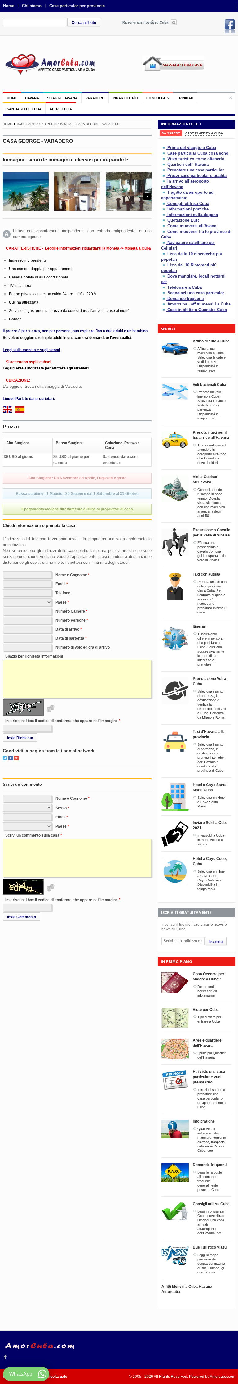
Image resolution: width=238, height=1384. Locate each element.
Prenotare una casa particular (195, 170)
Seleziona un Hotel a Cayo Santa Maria (211, 802)
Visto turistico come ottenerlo (195, 158)
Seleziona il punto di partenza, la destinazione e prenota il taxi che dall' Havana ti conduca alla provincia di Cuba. (210, 757)
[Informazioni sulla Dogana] (164, 214)
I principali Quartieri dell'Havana (211, 1055)
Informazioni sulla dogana (192, 214)
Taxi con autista (206, 574)
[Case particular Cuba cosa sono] (164, 153)
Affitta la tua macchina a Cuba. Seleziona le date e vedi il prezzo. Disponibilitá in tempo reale (211, 359)
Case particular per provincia (77, 5)
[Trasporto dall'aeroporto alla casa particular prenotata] (164, 192)
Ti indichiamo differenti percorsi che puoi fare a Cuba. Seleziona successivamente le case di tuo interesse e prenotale (210, 649)
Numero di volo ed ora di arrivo (82, 647)
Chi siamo (32, 5)
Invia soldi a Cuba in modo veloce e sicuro (210, 840)
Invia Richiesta (20, 738)
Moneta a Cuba (138, 248)
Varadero (95, 98)
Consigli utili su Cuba (188, 203)
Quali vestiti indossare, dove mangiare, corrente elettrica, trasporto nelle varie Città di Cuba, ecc (211, 1139)
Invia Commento (21, 917)
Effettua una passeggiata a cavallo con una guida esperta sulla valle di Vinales (211, 551)
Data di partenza (69, 638)
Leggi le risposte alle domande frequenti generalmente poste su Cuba (209, 1181)
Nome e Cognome (71, 575)
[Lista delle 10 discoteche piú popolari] (164, 253)
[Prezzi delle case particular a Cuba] (164, 175)
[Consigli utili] (164, 203)
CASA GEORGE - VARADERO (98, 124)
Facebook (230, 26)
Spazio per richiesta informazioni (34, 656)
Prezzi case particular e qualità (197, 175)
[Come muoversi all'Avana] (164, 226)
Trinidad (185, 98)
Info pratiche (204, 1121)
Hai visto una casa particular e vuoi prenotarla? (209, 1077)
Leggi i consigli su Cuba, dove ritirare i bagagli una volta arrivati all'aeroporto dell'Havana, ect (211, 1222)
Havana (32, 98)
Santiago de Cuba (24, 109)
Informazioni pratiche (188, 209)
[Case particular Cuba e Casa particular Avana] (49, 63)
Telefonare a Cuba (184, 287)
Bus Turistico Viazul (210, 1247)
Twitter (5, 758)
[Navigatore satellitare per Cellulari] (164, 242)
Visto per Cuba (206, 1009)
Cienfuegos (157, 98)
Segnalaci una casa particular (195, 293)
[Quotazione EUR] (164, 220)
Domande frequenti (185, 298)
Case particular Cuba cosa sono (197, 153)
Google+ (16, 758)
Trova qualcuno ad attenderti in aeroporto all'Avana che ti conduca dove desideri (211, 453)
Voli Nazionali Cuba (209, 384)
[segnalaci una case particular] (188, 68)
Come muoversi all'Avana (191, 226)
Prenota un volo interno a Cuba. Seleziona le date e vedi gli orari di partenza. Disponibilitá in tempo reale (211, 405)
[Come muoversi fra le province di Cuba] (164, 231)
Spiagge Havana (62, 98)
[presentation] (171, 133)
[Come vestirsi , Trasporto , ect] (164, 209)
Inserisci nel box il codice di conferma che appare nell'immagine (61, 721)
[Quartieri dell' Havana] (164, 164)
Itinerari (199, 626)
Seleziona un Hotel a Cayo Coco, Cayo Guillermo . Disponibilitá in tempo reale (211, 880)
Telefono (62, 593)
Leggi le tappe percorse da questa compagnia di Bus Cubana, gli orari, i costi (211, 1263)
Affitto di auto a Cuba (211, 341)
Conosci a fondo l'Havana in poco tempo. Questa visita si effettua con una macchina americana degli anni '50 (211, 503)
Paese (61, 602)
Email (60, 584)
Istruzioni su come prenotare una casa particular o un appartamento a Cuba (211, 1098)
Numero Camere (70, 611)
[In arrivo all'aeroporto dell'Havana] (164, 181)
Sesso (61, 808)
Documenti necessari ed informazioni (207, 991)
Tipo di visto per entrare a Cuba (209, 1019)
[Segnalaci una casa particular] (164, 293)
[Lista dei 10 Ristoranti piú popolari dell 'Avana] (164, 265)
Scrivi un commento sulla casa (32, 835)
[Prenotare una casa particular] (164, 170)
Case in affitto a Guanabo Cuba (197, 309)
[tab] (171, 133)
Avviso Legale (54, 1376)
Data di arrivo (67, 629)
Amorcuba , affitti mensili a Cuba (199, 304)
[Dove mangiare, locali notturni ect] (164, 276)
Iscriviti (216, 941)
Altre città (61, 109)
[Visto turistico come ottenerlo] (164, 158)
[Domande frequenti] (164, 298)
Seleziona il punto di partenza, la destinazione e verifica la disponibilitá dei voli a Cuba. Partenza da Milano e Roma (211, 704)
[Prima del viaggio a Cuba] (164, 147)
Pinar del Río (125, 98)
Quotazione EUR (183, 220)
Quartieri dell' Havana (188, 164)
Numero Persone (70, 620)
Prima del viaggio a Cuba (191, 147)
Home (8, 5)
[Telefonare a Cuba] (164, 287)
